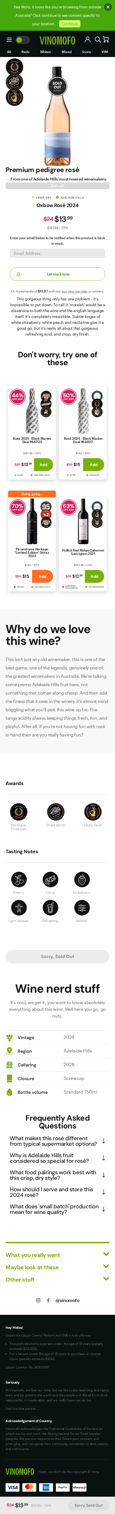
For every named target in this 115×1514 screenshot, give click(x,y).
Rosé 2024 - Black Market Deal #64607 (83, 440)
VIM (105, 52)
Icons (86, 52)
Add (43, 464)
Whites (45, 52)
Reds (25, 52)
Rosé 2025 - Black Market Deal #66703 (32, 440)
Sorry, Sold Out (89, 1505)
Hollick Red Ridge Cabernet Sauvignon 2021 (83, 551)
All (9, 52)
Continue (70, 24)
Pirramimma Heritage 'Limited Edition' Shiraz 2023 (32, 552)
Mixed (67, 52)
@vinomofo (67, 1300)
